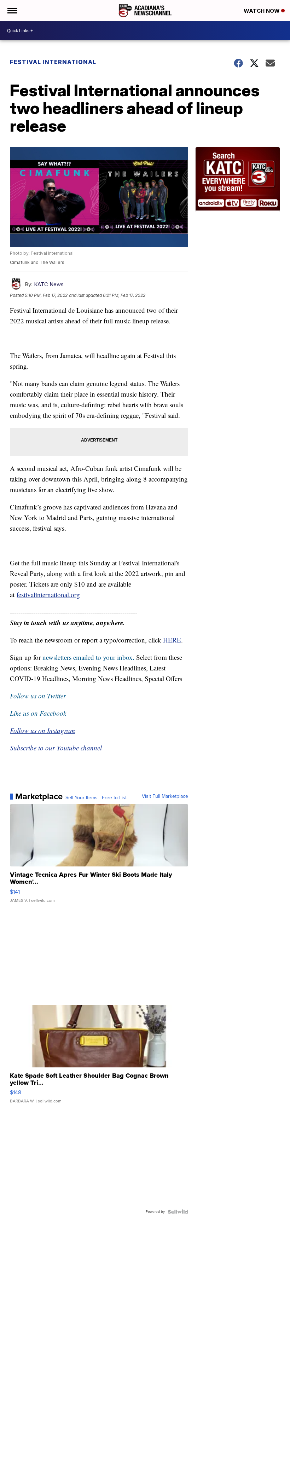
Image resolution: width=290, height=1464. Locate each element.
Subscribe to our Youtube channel (56, 747)
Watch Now (262, 10)
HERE (172, 639)
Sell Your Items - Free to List (96, 797)
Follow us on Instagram (42, 730)
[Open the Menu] (11, 10)
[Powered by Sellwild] (178, 1211)
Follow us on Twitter (38, 695)
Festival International (53, 61)
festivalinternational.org (48, 594)
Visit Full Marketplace (165, 796)
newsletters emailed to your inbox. (88, 657)
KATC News (49, 284)
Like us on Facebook (38, 713)
